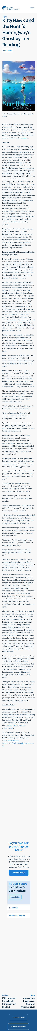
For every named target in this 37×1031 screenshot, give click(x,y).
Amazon (25, 138)
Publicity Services (19, 873)
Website (9, 725)
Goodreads (9, 728)
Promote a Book (18, 1017)
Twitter (15, 725)
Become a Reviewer (18, 1027)
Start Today (15, 897)
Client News (7, 50)
